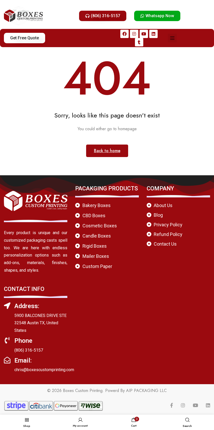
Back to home (107, 151)
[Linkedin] (153, 34)
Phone (23, 340)
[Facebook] (124, 34)
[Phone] (7, 340)
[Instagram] (134, 34)
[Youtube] (144, 34)
